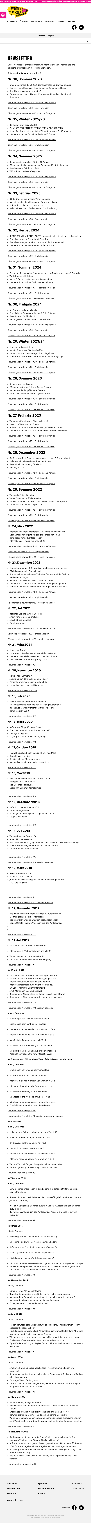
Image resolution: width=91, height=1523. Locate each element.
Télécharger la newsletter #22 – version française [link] (31, 639)
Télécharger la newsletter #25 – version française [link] (31, 520)
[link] (3, 15)
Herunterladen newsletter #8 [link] (21, 1173)
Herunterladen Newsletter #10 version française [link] (30, 1008)
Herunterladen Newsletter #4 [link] (22, 1352)
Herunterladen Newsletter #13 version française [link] (30, 902)
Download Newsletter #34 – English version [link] (28, 182)
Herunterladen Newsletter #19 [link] (22, 716)
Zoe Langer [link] (41, 1517)
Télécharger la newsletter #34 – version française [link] (31, 187)
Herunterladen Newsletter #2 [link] (21, 1426)
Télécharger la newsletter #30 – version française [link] (31, 335)
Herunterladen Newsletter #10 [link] (22, 1002)
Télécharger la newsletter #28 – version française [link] (31, 409)
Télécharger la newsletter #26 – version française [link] (31, 483)
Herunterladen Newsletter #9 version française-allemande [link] (35, 1116)
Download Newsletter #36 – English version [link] (28, 108)
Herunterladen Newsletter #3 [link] (22, 1392)
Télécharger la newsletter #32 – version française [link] (31, 261)
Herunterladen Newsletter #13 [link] (22, 897)
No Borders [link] (56, 1517)
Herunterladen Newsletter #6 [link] (22, 1275)
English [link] (51, 36)
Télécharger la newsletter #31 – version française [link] (31, 298)
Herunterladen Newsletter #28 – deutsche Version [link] (31, 399)
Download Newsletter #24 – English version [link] (28, 551)
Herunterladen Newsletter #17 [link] (22, 767)
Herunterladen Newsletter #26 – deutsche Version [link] (32, 473)
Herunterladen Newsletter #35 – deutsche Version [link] (32, 139)
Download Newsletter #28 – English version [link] (28, 404)
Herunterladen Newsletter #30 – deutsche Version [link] (32, 325)
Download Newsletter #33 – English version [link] (28, 219)
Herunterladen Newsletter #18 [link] (22, 742)
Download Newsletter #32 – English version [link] (28, 256)
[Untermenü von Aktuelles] (16, 21)
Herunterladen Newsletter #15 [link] (22, 825)
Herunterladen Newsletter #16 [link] (22, 796)
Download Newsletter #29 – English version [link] (28, 367)
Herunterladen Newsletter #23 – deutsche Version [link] (32, 592)
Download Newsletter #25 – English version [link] (28, 515)
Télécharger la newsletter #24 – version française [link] (31, 557)
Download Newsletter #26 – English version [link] (28, 478)
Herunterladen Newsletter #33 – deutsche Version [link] (32, 213)
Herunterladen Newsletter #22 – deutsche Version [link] (31, 628)
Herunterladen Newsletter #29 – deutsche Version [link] (32, 362)
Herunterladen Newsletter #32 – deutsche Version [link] (32, 251)
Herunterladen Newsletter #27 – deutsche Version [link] (31, 436)
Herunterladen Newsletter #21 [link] (22, 665)
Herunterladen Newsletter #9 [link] (22, 1111)
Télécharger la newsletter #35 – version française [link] (31, 150)
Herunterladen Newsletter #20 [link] (22, 690)
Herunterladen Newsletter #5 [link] (21, 1309)
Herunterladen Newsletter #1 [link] (22, 1464)
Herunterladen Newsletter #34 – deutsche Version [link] (32, 176)
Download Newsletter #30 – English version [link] (28, 330)
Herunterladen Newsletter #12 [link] (22, 934)
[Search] (87, 40)
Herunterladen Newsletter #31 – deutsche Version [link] (31, 288)
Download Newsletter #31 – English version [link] (28, 293)
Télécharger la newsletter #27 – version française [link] (31, 446)
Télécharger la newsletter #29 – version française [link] (31, 372)
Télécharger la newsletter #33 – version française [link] (31, 224)
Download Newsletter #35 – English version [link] (28, 145)
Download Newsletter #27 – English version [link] (28, 441)
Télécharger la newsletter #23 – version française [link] (31, 603)
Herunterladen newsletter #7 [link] (21, 1220)
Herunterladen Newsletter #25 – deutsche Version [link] (31, 510)
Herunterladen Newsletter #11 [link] (22, 965)
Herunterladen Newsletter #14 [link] (22, 857)
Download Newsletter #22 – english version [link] (28, 634)
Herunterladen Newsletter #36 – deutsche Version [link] (32, 102)
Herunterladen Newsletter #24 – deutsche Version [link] (32, 546)
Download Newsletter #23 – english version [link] (28, 597)
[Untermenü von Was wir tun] (41, 21)
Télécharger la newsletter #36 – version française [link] (31, 113)
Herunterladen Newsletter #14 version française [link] (30, 862)
